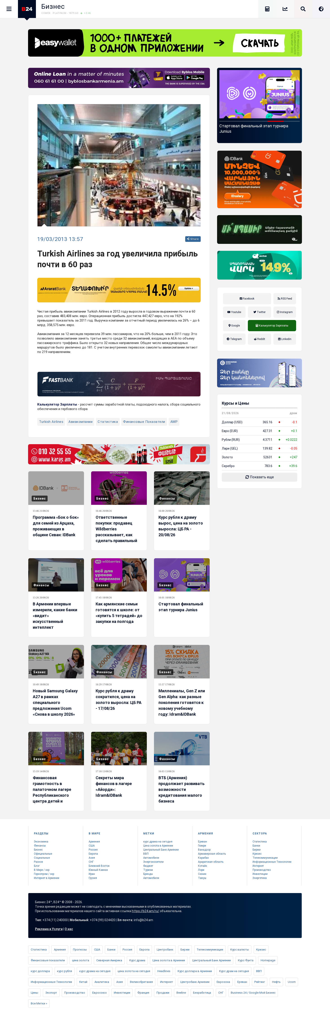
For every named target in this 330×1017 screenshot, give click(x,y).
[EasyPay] (165, 43)
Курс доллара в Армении (195, 971)
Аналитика (102, 982)
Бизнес (53, 6)
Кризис (257, 853)
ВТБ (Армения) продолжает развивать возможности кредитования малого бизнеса (181, 789)
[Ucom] (259, 229)
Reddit (261, 339)
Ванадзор (204, 849)
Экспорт (51, 992)
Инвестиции (260, 874)
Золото (227, 457)
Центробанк (165, 949)
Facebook (248, 298)
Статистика (108, 422)
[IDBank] (259, 179)
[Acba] (259, 265)
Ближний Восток (99, 865)
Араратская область (210, 861)
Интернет (258, 865)
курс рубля (64, 971)
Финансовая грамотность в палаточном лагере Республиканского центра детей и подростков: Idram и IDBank (52, 795)
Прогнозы (80, 949)
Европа (93, 853)
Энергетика (260, 878)
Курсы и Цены (235, 403)
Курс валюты (239, 949)
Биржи (257, 849)
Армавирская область (212, 853)
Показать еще (261, 477)
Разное (38, 861)
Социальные (42, 857)
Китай (83, 982)
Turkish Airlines (51, 422)
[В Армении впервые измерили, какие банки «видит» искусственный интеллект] (56, 575)
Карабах (203, 857)
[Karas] (119, 454)
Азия (92, 857)
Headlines (163, 971)
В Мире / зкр (41, 869)
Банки (256, 845)
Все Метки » (39, 1003)
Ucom (292, 982)
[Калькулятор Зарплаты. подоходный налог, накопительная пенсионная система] (267, 9)
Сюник (202, 874)
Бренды (148, 874)
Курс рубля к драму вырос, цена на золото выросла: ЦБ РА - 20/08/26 (180, 526)
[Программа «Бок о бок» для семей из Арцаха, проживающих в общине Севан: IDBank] (56, 488)
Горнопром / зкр (44, 874)
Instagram (286, 312)
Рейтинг (259, 982)
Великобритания (141, 982)
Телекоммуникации (265, 857)
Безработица (202, 992)
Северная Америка (109, 960)
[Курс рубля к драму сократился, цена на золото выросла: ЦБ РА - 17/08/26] (119, 661)
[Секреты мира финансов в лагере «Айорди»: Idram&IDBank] (119, 748)
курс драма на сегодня (157, 841)
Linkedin (286, 339)
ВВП (146, 853)
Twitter (261, 312)
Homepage (268, 960)
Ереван (202, 841)
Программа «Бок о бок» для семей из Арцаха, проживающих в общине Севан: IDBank (56, 526)
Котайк (202, 865)
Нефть (276, 982)
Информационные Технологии (272, 861)
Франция (143, 992)
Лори (201, 869)
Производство (262, 869)
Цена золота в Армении (158, 845)
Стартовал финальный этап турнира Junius (180, 607)
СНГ (91, 861)
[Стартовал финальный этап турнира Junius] (182, 575)
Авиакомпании (80, 422)
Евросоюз (99, 992)
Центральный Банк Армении (161, 849)
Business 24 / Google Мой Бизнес (253, 992)
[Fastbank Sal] (118, 384)
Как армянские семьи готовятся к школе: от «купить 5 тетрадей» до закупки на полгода (119, 613)
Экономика (41, 841)
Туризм (148, 869)
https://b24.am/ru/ (145, 911)
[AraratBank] (119, 290)
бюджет (148, 865)
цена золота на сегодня (134, 971)
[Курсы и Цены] (285, 9)
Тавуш (202, 878)
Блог (37, 865)
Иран (92, 874)
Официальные (43, 853)
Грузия (93, 878)
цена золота (80, 960)
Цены (34, 992)
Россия (93, 849)
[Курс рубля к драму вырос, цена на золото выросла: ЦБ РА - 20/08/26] (182, 488)
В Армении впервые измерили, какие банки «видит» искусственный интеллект (55, 616)
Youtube (236, 312)
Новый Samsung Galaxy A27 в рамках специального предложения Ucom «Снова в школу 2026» (264, 131)
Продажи (162, 992)
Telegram (235, 339)
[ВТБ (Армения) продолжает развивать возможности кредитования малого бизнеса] (182, 748)
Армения (94, 841)
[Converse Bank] (259, 373)
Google (235, 325)
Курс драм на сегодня (234, 971)
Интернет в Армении (46, 878)
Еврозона (223, 982)
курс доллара (40, 971)
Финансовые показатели (144, 422)
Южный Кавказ (98, 869)
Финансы (167, 498)
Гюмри (202, 845)
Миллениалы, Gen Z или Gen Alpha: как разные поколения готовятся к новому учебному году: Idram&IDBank (181, 702)
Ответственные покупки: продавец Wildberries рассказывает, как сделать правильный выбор (116, 532)
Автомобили (151, 857)
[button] (227, 121)
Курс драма (137, 960)
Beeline (181, 992)
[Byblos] (119, 78)
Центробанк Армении (194, 982)
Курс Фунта (245, 960)
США (92, 845)
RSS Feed (286, 298)
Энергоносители (153, 861)
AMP (174, 422)
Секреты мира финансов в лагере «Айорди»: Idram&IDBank (114, 786)
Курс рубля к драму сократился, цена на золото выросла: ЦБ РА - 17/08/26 (118, 699)
